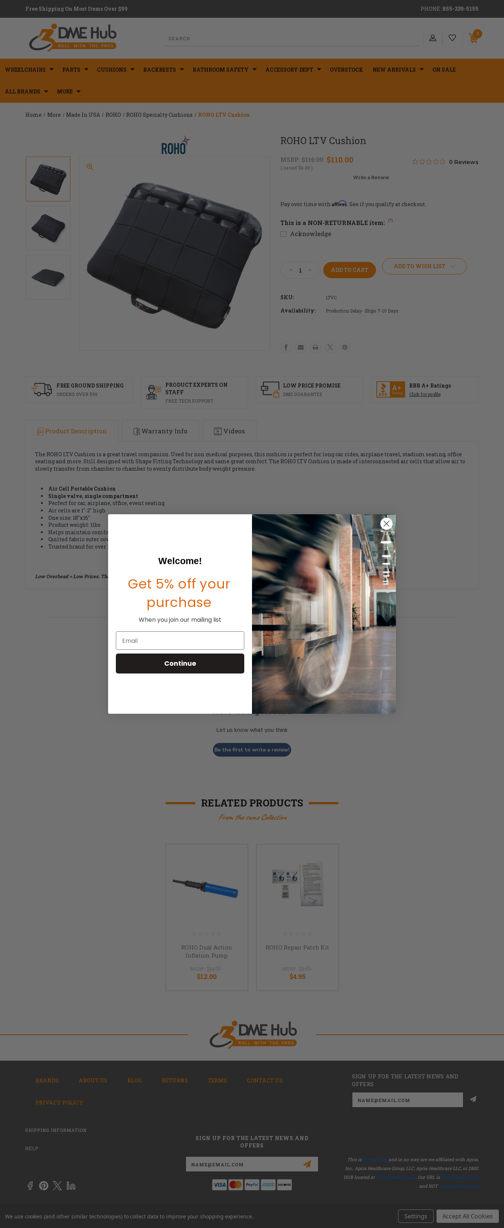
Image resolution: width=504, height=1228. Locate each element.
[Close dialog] (386, 523)
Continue (180, 663)
